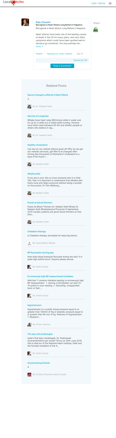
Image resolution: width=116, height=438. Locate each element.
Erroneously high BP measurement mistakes (50, 276)
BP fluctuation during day (40, 252)
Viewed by (80, 60)
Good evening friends (38, 363)
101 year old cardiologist (40, 334)
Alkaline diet (33, 173)
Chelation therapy (36, 231)
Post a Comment (62, 65)
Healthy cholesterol (37, 145)
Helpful (39, 53)
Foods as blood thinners (39, 202)
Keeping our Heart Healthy (59, 53)
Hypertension (34, 305)
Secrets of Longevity (38, 116)
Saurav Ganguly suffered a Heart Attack (47, 95)
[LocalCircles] (13, 3)
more (39, 46)
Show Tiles (110, 3)
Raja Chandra (43, 22)
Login (93, 3)
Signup (101, 3)
